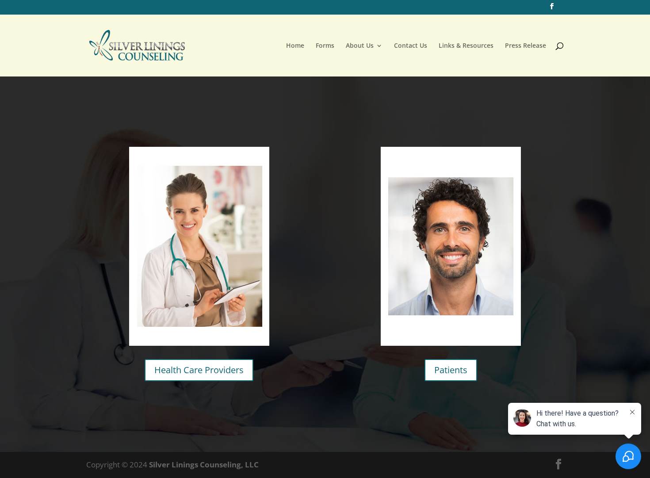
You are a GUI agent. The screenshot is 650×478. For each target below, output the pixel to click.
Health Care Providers (199, 370)
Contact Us (410, 46)
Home (295, 46)
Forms (325, 46)
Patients (450, 370)
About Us (360, 46)
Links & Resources (466, 46)
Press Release (525, 46)
